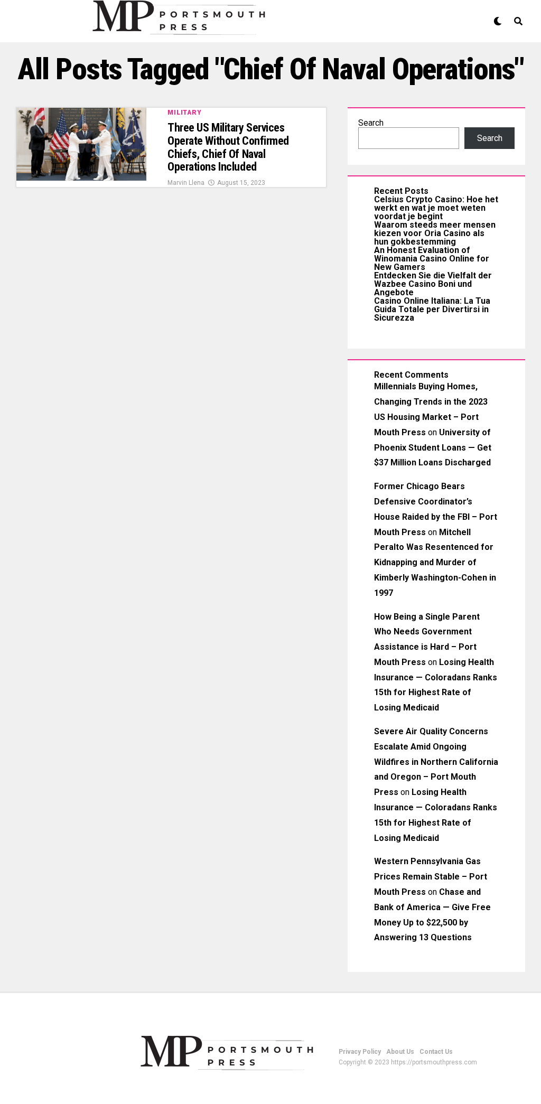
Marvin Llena (185, 182)
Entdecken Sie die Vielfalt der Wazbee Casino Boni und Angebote (433, 283)
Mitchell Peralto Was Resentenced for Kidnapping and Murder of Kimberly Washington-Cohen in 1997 (435, 562)
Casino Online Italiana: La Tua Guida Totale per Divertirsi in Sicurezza (432, 309)
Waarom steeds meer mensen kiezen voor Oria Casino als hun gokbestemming (435, 233)
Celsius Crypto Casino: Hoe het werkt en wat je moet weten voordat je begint (436, 207)
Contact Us (436, 1051)
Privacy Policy (360, 1051)
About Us (400, 1051)
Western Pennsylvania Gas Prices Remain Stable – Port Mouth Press (430, 876)
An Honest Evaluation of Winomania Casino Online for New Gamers (431, 258)
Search (371, 123)
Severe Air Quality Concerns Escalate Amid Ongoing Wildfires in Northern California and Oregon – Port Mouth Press (436, 761)
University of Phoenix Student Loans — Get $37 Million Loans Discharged (432, 447)
